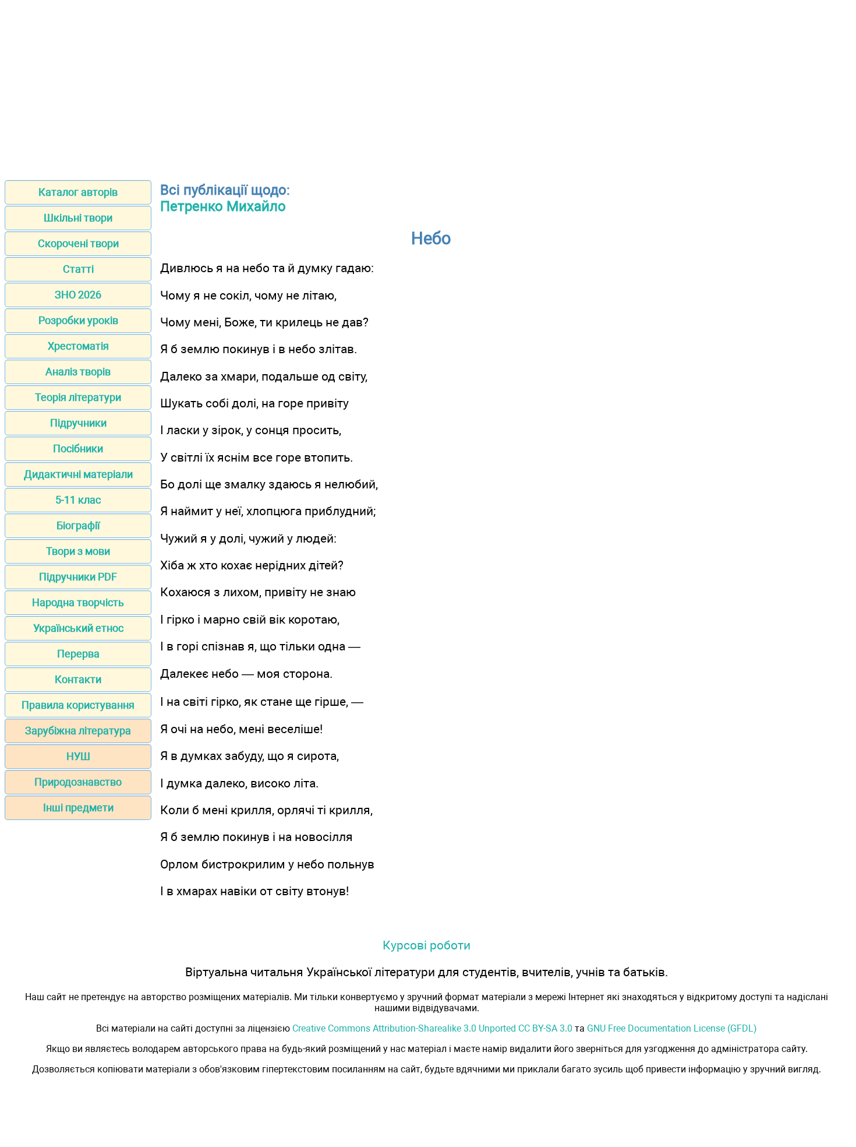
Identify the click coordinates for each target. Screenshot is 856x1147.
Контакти (78, 679)
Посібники (78, 448)
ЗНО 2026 (78, 294)
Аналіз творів (78, 371)
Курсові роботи (427, 945)
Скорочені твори (78, 243)
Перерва (78, 654)
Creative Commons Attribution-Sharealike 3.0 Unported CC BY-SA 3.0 (432, 1028)
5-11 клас (78, 500)
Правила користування (78, 705)
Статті (78, 269)
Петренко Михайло (223, 206)
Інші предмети (78, 807)
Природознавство (78, 782)
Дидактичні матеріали (78, 474)
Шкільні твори (78, 218)
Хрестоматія (78, 346)
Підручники (78, 423)
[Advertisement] (428, 86)
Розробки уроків (78, 320)
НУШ (78, 756)
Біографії (78, 525)
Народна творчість (78, 602)
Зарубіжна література (78, 730)
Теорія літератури (78, 397)
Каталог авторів (78, 192)
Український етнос (78, 628)
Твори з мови (78, 551)
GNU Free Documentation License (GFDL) (672, 1028)
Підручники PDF (78, 577)
